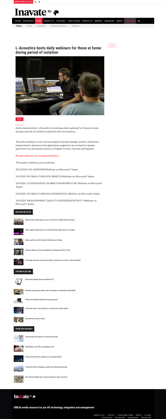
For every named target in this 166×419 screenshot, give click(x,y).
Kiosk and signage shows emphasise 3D (39, 279)
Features (60, 21)
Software (75, 26)
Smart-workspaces (58, 26)
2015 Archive (107, 418)
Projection (41, 26)
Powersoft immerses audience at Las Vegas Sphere (43, 357)
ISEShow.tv (28, 21)
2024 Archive (133, 418)
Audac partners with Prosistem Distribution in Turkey (43, 240)
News (38, 21)
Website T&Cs (99, 415)
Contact (111, 415)
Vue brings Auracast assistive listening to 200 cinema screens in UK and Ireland (52, 260)
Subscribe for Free (24, 2)
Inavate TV (49, 21)
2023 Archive (146, 418)
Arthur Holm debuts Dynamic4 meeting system (41, 299)
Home (18, 21)
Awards (98, 21)
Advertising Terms (125, 415)
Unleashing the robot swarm (35, 318)
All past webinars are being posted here (37, 155)
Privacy (139, 415)
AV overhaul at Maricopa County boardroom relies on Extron (46, 377)
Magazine (109, 21)
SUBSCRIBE (130, 21)
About (120, 21)
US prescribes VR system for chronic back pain (41, 337)
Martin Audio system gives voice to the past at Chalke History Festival (49, 220)
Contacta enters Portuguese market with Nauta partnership (46, 367)
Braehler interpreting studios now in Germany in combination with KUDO (50, 290)
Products (87, 21)
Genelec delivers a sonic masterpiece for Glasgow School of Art (47, 250)
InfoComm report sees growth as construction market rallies (46, 308)
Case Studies (74, 21)
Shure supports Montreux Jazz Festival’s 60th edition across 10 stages (50, 230)
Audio (29, 26)
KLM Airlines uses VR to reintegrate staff (39, 347)
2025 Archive (120, 418)
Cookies (147, 415)
